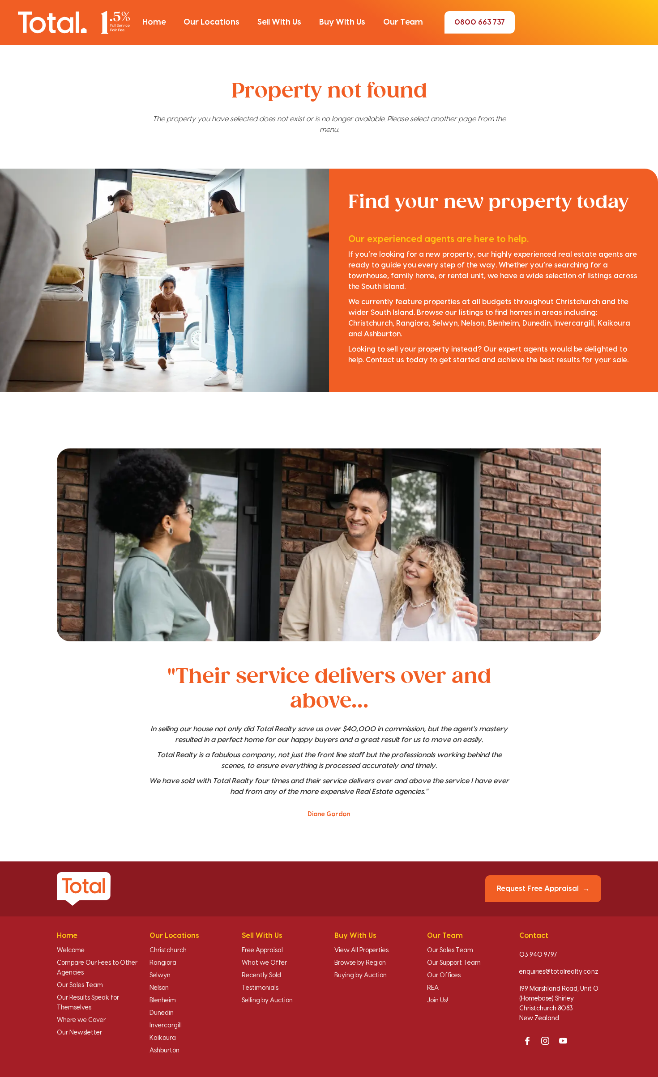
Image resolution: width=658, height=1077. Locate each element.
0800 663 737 (479, 22)
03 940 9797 (538, 955)
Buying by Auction (360, 975)
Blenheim (163, 1000)
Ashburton (164, 1050)
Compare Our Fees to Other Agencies (97, 968)
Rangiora (163, 963)
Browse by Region (360, 963)
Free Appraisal (262, 950)
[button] (154, 22)
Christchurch (168, 950)
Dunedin (162, 1013)
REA (433, 988)
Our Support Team (454, 963)
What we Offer (264, 963)
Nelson (159, 988)
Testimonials (260, 988)
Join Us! (437, 1000)
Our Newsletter (79, 1033)
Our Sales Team (80, 985)
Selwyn (160, 975)
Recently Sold (261, 975)
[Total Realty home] (74, 22)
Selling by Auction (267, 1000)
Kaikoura (163, 1038)
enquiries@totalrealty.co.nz (558, 972)
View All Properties (361, 950)
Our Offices (444, 975)
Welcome (71, 950)
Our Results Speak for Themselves (88, 1003)
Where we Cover (81, 1020)
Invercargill (166, 1025)
